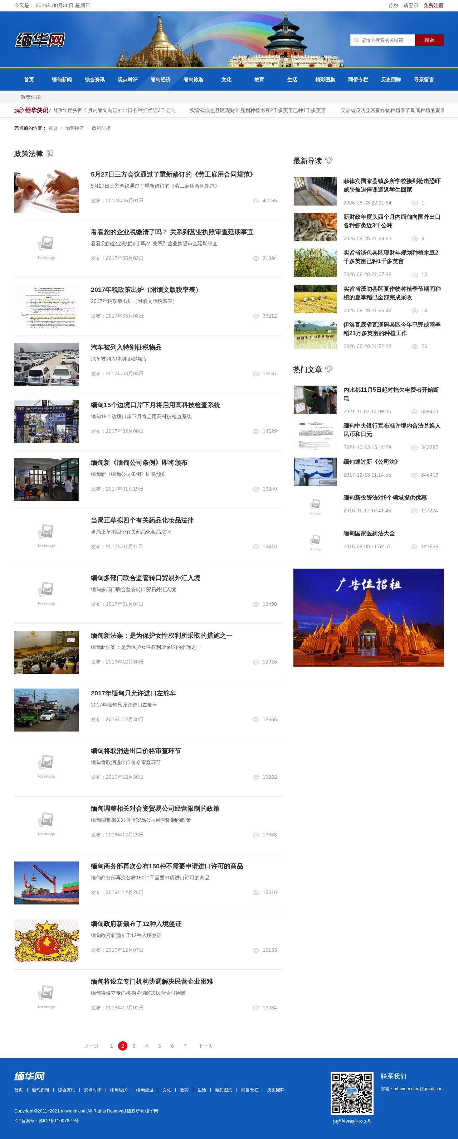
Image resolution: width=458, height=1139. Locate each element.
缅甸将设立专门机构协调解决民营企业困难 (152, 981)
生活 (292, 79)
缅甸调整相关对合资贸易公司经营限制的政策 (155, 808)
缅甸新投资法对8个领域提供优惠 (385, 497)
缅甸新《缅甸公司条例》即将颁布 (139, 462)
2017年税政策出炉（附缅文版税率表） (146, 289)
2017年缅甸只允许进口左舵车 (133, 693)
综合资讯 (95, 79)
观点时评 (128, 79)
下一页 (205, 1046)
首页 (29, 79)
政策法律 (31, 97)
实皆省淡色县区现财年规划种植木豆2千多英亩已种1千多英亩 (250, 110)
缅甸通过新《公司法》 (372, 462)
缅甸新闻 (62, 79)
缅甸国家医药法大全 (369, 533)
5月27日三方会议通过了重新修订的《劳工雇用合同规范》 (173, 174)
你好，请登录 (404, 5)
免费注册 (434, 5)
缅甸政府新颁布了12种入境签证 (136, 923)
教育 (259, 79)
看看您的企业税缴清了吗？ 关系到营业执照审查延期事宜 (172, 232)
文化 (226, 79)
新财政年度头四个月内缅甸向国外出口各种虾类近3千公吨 (104, 110)
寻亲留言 (424, 79)
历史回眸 (391, 79)
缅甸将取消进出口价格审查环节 (136, 750)
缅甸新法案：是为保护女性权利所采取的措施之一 (162, 635)
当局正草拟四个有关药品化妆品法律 (142, 520)
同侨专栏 (358, 79)
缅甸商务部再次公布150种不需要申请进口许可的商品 (167, 866)
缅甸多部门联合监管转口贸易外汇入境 (145, 577)
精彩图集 (325, 79)
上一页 (91, 1046)
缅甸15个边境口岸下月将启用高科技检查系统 (155, 405)
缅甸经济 (161, 79)
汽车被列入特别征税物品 (126, 347)
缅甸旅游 (194, 79)
